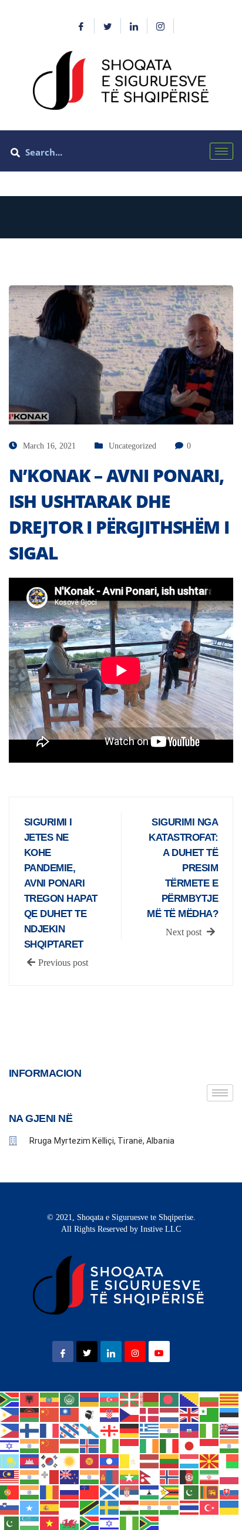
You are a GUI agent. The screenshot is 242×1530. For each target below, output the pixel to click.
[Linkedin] (134, 25)
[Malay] (10, 1476)
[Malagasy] (230, 1460)
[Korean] (50, 1460)
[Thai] (190, 1507)
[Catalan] (230, 1399)
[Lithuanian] (170, 1460)
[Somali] (30, 1507)
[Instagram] (160, 25)
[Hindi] (30, 1445)
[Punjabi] (30, 1492)
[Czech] (130, 1414)
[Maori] (70, 1476)
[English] (190, 1414)
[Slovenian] (10, 1507)
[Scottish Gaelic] (110, 1492)
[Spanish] (50, 1507)
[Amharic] (50, 1399)
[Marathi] (90, 1476)
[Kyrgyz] (90, 1460)
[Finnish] (30, 1429)
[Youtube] (159, 1351)
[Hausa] (210, 1429)
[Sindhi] (190, 1492)
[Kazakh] (10, 1460)
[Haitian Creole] (190, 1429)
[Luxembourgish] (190, 1460)
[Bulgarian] (210, 1399)
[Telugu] (170, 1507)
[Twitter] (108, 25)
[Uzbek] (30, 1522)
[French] (50, 1429)
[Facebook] (81, 25)
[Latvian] (150, 1460)
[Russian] (70, 1492)
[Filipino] (10, 1429)
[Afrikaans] (10, 1399)
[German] (130, 1429)
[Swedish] (110, 1507)
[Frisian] (70, 1429)
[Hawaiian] (230, 1429)
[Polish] (230, 1476)
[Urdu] (10, 1522)
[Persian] (210, 1476)
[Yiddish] (110, 1522)
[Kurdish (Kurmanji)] (70, 1460)
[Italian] (170, 1445)
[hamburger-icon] (221, 151)
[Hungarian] (70, 1445)
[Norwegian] (170, 1476)
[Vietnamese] (50, 1522)
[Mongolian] (110, 1476)
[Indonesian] (130, 1445)
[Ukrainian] (230, 1507)
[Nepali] (150, 1476)
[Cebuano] (10, 1414)
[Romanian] (50, 1492)
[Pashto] (190, 1476)
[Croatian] (110, 1414)
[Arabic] (70, 1399)
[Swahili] (90, 1507)
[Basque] (130, 1399)
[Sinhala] (210, 1492)
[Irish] (150, 1445)
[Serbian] (130, 1492)
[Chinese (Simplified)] (50, 1414)
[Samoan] (90, 1492)
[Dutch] (170, 1414)
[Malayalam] (30, 1476)
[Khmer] (30, 1460)
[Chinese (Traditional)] (70, 1414)
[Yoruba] (130, 1522)
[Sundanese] (70, 1507)
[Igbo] (110, 1445)
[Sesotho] (150, 1492)
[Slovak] (230, 1492)
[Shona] (170, 1492)
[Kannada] (230, 1445)
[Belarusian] (150, 1399)
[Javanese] (210, 1445)
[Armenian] (90, 1399)
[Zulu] (150, 1522)
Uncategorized (132, 446)
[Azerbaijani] (110, 1399)
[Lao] (110, 1460)
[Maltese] (50, 1476)
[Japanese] (190, 1445)
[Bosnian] (190, 1399)
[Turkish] (210, 1507)
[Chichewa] (30, 1414)
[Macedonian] (210, 1460)
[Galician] (90, 1429)
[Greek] (150, 1429)
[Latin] (130, 1460)
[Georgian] (110, 1429)
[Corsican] (90, 1414)
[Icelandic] (90, 1445)
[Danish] (150, 1414)
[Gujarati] (170, 1429)
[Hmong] (50, 1445)
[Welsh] (70, 1522)
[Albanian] (30, 1399)
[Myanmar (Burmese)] (130, 1476)
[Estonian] (230, 1414)
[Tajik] (130, 1507)
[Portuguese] (10, 1492)
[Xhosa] (90, 1522)
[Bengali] (170, 1399)
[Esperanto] (210, 1414)
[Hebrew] (10, 1445)
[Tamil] (150, 1507)
